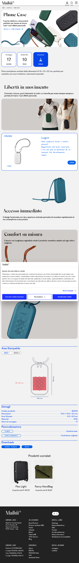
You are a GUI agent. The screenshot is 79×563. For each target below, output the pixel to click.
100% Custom (33, 537)
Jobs (30, 555)
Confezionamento (11, 435)
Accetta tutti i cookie (64, 297)
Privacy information (58, 534)
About (31, 548)
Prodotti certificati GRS (36, 525)
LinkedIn (54, 551)
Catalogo (55, 523)
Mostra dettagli (68, 291)
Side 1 (6, 353)
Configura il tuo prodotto (63, 504)
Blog (30, 539)
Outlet (31, 528)
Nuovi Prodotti (33, 523)
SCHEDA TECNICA (11, 447)
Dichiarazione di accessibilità (61, 537)
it (54, 514)
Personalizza (38, 297)
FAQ (53, 528)
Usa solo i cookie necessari (14, 297)
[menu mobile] (76, 3)
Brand (31, 532)
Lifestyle (31, 530)
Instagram (55, 548)
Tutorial (54, 530)
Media (27, 447)
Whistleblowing (34, 553)
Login (71, 162)
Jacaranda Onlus (34, 557)
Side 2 (16, 353)
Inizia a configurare (12, 29)
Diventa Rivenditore (58, 525)
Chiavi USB (32, 534)
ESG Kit (31, 551)
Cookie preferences (58, 532)
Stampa (7, 431)
